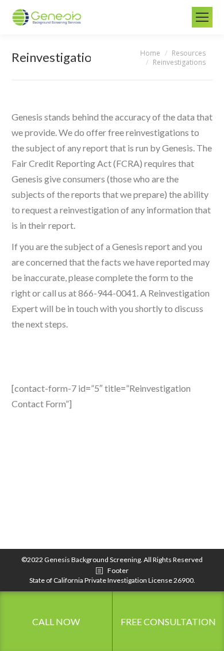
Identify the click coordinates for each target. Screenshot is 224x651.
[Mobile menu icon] (202, 17)
